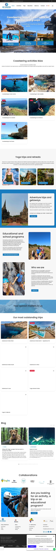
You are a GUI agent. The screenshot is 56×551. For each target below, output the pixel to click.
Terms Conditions (17, 546)
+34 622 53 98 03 (6, 1)
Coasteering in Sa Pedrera (36, 117)
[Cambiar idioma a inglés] (47, 5)
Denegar (41, 546)
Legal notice (46, 548)
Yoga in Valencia (6, 412)
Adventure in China (34, 364)
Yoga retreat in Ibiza (35, 388)
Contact (43, 5)
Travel (5, 446)
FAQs (2, 529)
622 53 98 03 (45, 526)
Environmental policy (24, 546)
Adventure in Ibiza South (8, 364)
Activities (19, 5)
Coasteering (17, 526)
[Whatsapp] (46, 532)
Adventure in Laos (6, 388)
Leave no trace (33, 449)
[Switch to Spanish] (48, 5)
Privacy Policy (41, 548)
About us (36, 5)
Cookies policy (36, 548)
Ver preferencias (50, 546)
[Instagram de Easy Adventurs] (51, 1)
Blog (2, 528)
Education (30, 5)
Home (13, 5)
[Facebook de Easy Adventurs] (49, 1)
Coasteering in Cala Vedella (36, 94)
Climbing (17, 528)
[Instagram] (44, 532)
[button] (53, 536)
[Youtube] (50, 532)
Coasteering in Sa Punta (8, 141)
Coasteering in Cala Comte (9, 94)
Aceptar (32, 546)
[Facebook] (48, 532)
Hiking (16, 529)
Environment (33, 446)
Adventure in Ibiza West (8, 341)
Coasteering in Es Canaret (8, 117)
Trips (24, 5)
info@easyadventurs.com (18, 1)
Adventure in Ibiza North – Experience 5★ (40, 341)
